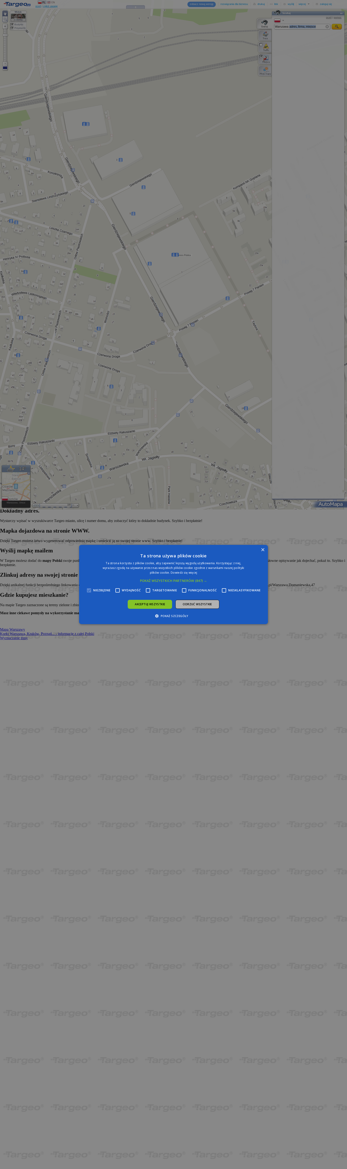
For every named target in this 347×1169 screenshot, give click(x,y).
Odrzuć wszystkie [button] (197, 604)
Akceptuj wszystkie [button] (150, 604)
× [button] (262, 550)
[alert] (173, 584)
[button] (173, 581)
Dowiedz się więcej (184, 573)
